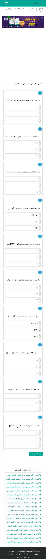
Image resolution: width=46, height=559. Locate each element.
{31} (36, 228)
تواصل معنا (9, 554)
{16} (36, 402)
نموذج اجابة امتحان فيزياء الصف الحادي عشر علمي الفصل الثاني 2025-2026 (22, 491)
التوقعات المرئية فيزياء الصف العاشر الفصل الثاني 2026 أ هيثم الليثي (22, 526)
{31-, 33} (35, 215)
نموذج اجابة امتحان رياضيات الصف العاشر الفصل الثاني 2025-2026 (22, 483)
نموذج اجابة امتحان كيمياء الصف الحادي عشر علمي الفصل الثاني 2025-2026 (22, 503)
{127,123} (34, 323)
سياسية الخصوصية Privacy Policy (28, 551)
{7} (37, 264)
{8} (37, 396)
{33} (36, 222)
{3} (37, 156)
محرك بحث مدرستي (23, 554)
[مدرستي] (37, 3)
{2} (37, 257)
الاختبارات (30, 9)
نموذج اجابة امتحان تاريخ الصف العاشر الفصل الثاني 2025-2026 (22, 475)
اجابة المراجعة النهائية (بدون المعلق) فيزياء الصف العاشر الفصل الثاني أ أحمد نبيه (22, 538)
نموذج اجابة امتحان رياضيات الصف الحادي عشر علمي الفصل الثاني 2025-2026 (22, 510)
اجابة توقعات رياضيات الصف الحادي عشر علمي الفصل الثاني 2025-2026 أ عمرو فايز (22, 530)
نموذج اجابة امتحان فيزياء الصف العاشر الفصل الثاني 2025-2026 (22, 522)
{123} (36, 330)
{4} (37, 149)
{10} (36, 293)
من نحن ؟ (10, 551)
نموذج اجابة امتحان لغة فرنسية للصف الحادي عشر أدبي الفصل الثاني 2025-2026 (22, 487)
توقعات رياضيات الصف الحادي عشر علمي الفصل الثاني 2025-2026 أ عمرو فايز (22, 534)
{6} (37, 143)
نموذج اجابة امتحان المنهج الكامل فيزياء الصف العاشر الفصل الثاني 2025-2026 (22, 514)
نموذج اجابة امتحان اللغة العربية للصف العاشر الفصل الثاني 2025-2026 (22, 495)
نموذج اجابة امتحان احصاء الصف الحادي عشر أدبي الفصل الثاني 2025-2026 (22, 506)
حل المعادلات (21, 9)
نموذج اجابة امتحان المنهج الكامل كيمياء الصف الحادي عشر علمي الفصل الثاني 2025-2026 (22, 499)
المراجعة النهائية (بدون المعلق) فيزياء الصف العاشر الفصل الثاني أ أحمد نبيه (22, 542)
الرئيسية (39, 9)
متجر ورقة (37, 554)
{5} (37, 409)
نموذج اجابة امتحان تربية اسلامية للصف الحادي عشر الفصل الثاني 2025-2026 (22, 479)
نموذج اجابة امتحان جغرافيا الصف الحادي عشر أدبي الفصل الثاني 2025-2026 (22, 518)
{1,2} (36, 439)
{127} (36, 336)
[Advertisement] (23, 53)
